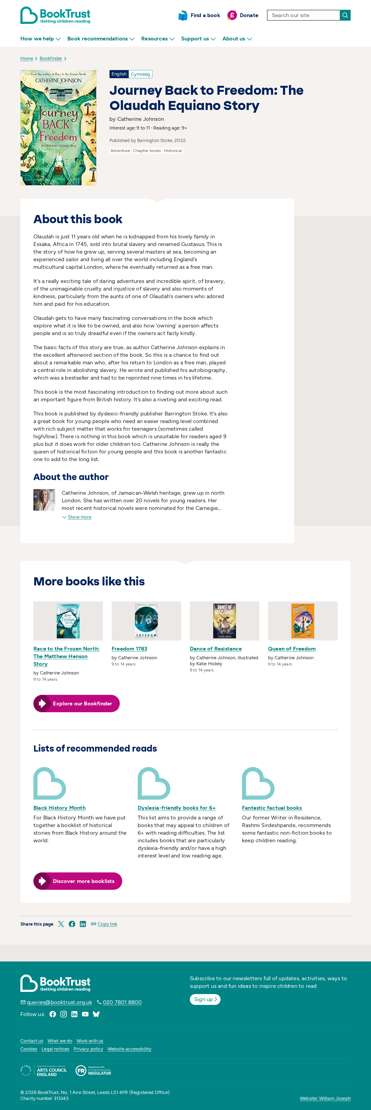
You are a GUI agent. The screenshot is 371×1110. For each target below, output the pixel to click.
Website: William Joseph (325, 1098)
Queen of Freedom (292, 648)
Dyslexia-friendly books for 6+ (177, 808)
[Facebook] (52, 1014)
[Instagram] (63, 1014)
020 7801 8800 (122, 1002)
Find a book (205, 15)
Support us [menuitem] (195, 38)
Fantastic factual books (272, 808)
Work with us (90, 1040)
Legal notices (55, 1049)
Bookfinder (51, 58)
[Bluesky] (96, 1014)
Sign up (203, 999)
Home (26, 58)
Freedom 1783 (129, 648)
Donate (249, 15)
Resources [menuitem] (154, 38)
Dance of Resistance (216, 648)
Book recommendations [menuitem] (97, 38)
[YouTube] (85, 1014)
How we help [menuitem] (37, 38)
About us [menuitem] (233, 38)
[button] (61, 924)
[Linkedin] (74, 1014)
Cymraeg (140, 74)
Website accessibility (130, 1049)
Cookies (28, 1049)
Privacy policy (88, 1049)
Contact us (31, 1040)
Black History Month (59, 808)
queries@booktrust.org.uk (59, 1002)
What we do (60, 1040)
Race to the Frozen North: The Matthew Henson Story (66, 656)
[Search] (345, 15)
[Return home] (55, 15)
